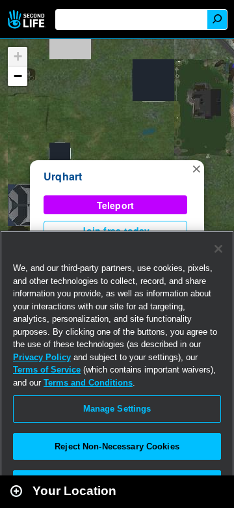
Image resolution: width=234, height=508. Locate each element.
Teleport (116, 205)
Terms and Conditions (88, 383)
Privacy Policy (42, 357)
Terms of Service (47, 369)
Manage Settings (117, 409)
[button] (196, 168)
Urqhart (63, 176)
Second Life (27, 19)
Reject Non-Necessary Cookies (117, 446)
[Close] (218, 248)
